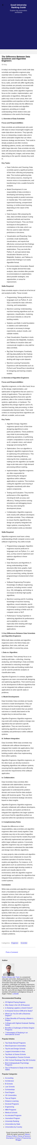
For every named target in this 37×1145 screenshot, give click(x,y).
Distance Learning (11, 1101)
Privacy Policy (11, 1136)
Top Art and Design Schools (15, 1049)
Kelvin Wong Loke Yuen (11, 977)
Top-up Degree (10, 1098)
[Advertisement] (18, 34)
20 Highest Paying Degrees (15, 1002)
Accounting (9, 1078)
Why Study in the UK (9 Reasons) (17, 1005)
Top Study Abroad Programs (15, 1043)
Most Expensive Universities (15, 1046)
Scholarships (10, 1089)
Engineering (9, 1107)
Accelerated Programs (13, 1115)
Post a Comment (12, 952)
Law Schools (10, 1087)
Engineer (14, 943)
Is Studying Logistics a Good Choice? (18, 1008)
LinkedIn (15, 994)
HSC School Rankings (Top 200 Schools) (20, 1060)
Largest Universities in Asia (15, 1051)
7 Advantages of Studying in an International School (16, 1033)
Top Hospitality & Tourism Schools (17, 1057)
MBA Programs (10, 1110)
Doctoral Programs (12, 1104)
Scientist (24, 943)
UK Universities (11, 1095)
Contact (18, 1138)
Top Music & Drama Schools (15, 1054)
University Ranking (12, 1121)
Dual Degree (9, 1092)
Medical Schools (11, 1112)
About (27, 1134)
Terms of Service (24, 1136)
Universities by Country (13, 1127)
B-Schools (9, 1084)
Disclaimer (10, 1138)
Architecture (9, 1081)
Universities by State (12, 1124)
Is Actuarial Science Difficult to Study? (19, 1011)
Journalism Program (12, 1118)
